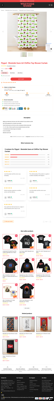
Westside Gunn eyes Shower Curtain (10, 333)
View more (27, 308)
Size (2, 70)
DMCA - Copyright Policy (22, 386)
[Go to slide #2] (30, 54)
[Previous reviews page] (44, 222)
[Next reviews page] (50, 222)
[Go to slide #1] (23, 54)
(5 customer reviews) (11, 66)
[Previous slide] (3, 31)
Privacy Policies (20, 384)
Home (2, 10)
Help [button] (51, 399)
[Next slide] (51, 31)
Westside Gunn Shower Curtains (26, 10)
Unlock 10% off (3, 395)
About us (19, 380)
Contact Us (32, 387)
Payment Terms (33, 384)
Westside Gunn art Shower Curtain (43, 333)
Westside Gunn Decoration (11, 10)
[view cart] (51, 5)
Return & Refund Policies (35, 385)
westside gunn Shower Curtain (25, 333)
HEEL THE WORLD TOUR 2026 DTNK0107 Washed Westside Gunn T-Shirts (10, 276)
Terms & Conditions (21, 382)
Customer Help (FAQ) (34, 389)
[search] (49, 5)
